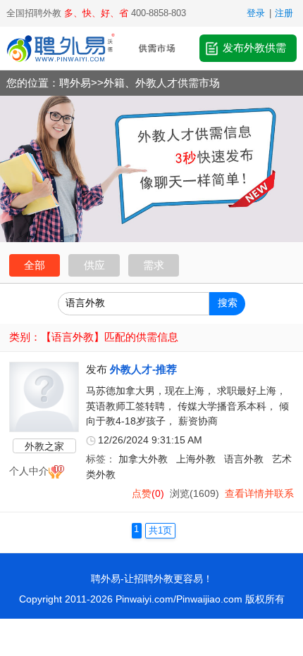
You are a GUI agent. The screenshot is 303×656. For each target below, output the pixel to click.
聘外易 (75, 83)
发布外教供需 (254, 47)
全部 (34, 265)
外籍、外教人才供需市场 (162, 83)
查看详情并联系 (259, 493)
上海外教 (196, 459)
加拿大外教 (143, 459)
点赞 (142, 493)
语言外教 (244, 459)
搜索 (227, 302)
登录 (256, 13)
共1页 (160, 531)
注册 (284, 13)
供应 (94, 265)
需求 (153, 265)
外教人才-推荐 (143, 369)
